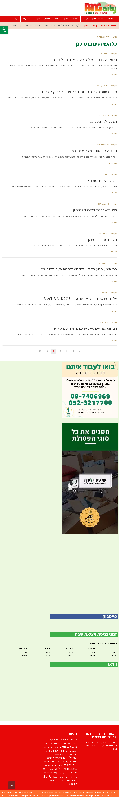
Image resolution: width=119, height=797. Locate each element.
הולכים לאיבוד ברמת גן (102, 239)
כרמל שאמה (54, 758)
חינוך (56, 754)
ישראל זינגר (69, 758)
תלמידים (50, 780)
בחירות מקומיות (60, 743)
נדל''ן (59, 768)
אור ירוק (54, 739)
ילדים (52, 754)
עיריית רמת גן (66, 772)
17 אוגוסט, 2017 (103, 204)
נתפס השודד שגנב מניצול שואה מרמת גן (92, 151)
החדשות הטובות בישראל (12, 792)
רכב (55, 777)
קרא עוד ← (113, 74)
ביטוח (52, 743)
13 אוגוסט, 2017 (103, 263)
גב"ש (94, 795)
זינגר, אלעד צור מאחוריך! (101, 180)
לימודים (57, 761)
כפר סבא (10, 795)
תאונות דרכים (71, 780)
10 (40, 351)
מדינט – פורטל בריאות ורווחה (32, 792)
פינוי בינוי (48, 772)
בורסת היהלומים (71, 743)
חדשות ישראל (20, 795)
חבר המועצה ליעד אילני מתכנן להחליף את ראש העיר (84, 328)
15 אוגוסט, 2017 (103, 234)
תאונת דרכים (58, 780)
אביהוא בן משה (70, 739)
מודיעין (46, 792)
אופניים (61, 739)
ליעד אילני (49, 761)
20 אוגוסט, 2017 (103, 174)
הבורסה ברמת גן (53, 747)
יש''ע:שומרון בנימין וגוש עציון (80, 795)
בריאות (73, 746)
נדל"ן (4, 795)
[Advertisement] (59, 574)
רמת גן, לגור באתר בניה (102, 121)
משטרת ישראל (57, 765)
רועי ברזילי (60, 777)
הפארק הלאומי (71, 751)
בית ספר (45, 742)
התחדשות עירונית (54, 750)
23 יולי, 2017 (104, 322)
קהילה (75, 777)
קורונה (68, 776)
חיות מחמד (63, 754)
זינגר (75, 754)
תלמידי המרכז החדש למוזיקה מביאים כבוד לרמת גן (85, 59)
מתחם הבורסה (70, 768)
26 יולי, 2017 (104, 293)
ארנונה (48, 739)
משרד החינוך (46, 765)
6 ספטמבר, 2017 (103, 145)
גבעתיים (65, 746)
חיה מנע (70, 754)
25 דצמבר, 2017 (103, 86)
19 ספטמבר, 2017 (102, 115)
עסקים (54, 773)
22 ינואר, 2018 (104, 54)
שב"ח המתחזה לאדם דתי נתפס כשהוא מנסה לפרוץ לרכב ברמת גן (76, 92)
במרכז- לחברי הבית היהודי (59, 795)
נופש (54, 769)
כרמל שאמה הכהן (69, 761)
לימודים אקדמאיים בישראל (36, 795)
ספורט (49, 769)
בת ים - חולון (101, 795)
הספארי (45, 747)
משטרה (67, 765)
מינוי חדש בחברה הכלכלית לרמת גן (95, 210)
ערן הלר (114, 54)
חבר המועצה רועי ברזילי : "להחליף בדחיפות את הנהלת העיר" (79, 269)
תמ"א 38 (73, 783)
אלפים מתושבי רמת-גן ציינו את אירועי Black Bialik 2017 (80, 298)
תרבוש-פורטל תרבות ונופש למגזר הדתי (90, 792)
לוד (48, 795)
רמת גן (48, 776)
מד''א (74, 765)
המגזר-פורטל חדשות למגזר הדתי (62, 792)
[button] (4, 30)
